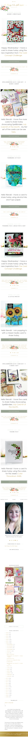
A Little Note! (14, 296)
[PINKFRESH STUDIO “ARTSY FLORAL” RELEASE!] (9, 581)
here (13, 132)
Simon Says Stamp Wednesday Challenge (13, 347)
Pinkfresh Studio (8, 489)
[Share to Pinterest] (14, 70)
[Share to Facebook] (12, 70)
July (8, 652)
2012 (7, 690)
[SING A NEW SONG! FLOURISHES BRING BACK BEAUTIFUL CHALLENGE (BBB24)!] (9, 571)
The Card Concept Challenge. (16, 54)
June (8, 667)
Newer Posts (4, 499)
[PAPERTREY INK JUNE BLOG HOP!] (18, 571)
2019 (7, 678)
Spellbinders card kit (9, 417)
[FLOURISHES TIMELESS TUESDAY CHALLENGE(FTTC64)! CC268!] (9, 618)
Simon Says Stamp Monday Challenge (16, 346)
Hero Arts (16, 280)
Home (14, 499)
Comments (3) (14, 495)
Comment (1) (14, 149)
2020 (7, 642)
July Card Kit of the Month (13, 125)
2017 (7, 681)
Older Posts (23, 499)
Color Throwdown (10, 487)
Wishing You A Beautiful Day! (14, 226)
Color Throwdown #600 (14, 474)
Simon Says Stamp (20, 66)
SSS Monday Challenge (13, 348)
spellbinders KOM (20, 417)
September (10, 649)
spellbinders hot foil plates (14, 143)
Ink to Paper (23, 280)
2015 (7, 685)
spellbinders (21, 141)
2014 (7, 686)
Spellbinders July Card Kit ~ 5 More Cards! (15, 656)
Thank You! (14, 432)
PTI (10, 281)
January (9, 676)
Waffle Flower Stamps (17, 282)
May (8, 669)
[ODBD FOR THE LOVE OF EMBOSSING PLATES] (18, 581)
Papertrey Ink (5, 281)
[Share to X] (10, 70)
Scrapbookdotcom (10, 66)
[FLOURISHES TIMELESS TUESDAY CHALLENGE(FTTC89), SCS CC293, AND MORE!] (18, 599)
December (10, 644)
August (9, 651)
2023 (7, 637)
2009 (7, 695)
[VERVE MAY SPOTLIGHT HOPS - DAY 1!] (18, 609)
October (9, 647)
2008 (7, 696)
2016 (7, 683)
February (10, 674)
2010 (7, 693)
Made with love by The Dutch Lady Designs (17, 734)
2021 (7, 641)
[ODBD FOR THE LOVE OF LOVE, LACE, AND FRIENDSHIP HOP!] (9, 609)
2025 (7, 634)
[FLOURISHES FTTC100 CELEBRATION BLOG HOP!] (9, 590)
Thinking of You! (14, 158)
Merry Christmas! (14, 14)
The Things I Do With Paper (11, 546)
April (8, 671)
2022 (7, 639)
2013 (7, 688)
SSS (17, 211)
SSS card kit (22, 211)
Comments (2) (14, 73)
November (10, 646)
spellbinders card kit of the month (14, 142)
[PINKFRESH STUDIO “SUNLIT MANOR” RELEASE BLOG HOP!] (18, 590)
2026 (7, 632)
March (9, 672)
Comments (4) (14, 217)
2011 (7, 691)
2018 (7, 680)
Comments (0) (14, 423)
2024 (7, 636)
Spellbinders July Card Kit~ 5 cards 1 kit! (15, 664)
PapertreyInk (22, 488)
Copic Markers (9, 280)
